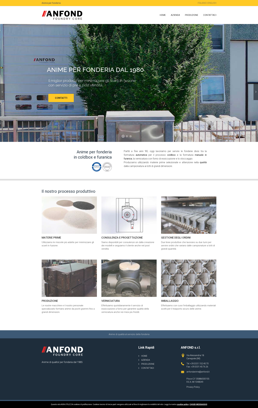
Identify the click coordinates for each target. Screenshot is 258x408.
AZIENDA (175, 15)
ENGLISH (212, 3)
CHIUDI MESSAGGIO (198, 404)
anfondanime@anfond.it (197, 372)
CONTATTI (35, 97)
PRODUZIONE (191, 15)
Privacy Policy (193, 387)
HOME (163, 15)
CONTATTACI (209, 15)
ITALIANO (202, 3)
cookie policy (183, 404)
